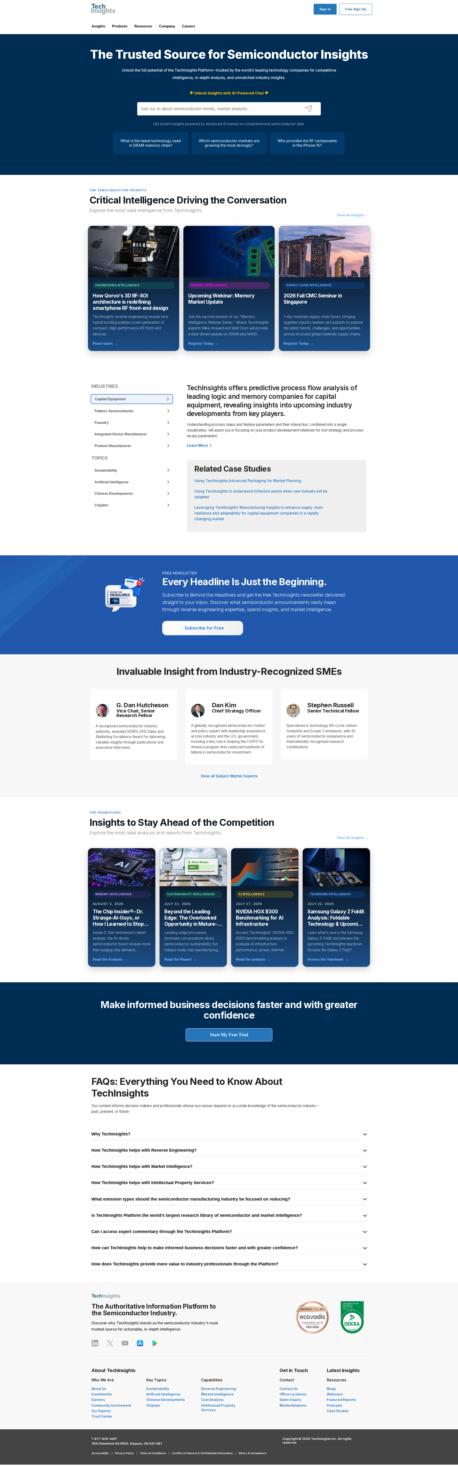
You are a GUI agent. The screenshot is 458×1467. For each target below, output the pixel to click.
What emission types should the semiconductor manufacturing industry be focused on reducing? (190, 1199)
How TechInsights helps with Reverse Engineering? (144, 1150)
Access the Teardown (328, 959)
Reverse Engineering (218, 1389)
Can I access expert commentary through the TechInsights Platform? (161, 1232)
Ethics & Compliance (252, 1453)
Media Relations (293, 1405)
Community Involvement (111, 1405)
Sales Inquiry (290, 1400)
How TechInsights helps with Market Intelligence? (142, 1167)
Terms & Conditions (153, 1453)
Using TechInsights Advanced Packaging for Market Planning (247, 481)
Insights (98, 26)
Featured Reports (341, 1400)
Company (167, 26)
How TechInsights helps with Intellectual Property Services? (152, 1183)
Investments (101, 1394)
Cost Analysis (212, 1400)
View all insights (353, 215)
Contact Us (289, 1389)
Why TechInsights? (110, 1134)
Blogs (331, 1389)
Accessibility (100, 1453)
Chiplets (153, 1405)
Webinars (335, 1394)
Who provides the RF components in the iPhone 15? (307, 143)
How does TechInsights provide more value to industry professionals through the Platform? (184, 1264)
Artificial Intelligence (163, 1394)
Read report (105, 343)
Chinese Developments (165, 1400)
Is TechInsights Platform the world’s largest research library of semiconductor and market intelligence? (196, 1215)
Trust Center (101, 1416)
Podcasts (334, 1405)
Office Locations (293, 1394)
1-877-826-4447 (104, 1439)
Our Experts (101, 1411)
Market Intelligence (217, 1394)
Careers (188, 26)
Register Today (203, 343)
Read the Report (180, 959)
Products (119, 26)
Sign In (325, 9)
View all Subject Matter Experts (229, 776)
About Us (98, 1389)
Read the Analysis (110, 959)
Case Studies (338, 1411)
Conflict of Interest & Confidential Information (202, 1453)
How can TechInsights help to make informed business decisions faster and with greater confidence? (194, 1248)
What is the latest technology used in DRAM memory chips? (150, 143)
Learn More (197, 445)
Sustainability (157, 1389)
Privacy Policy (124, 1453)
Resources (143, 26)
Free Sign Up (355, 9)
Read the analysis (253, 959)
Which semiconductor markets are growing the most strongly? (229, 143)
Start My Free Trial (229, 1034)
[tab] (132, 399)
